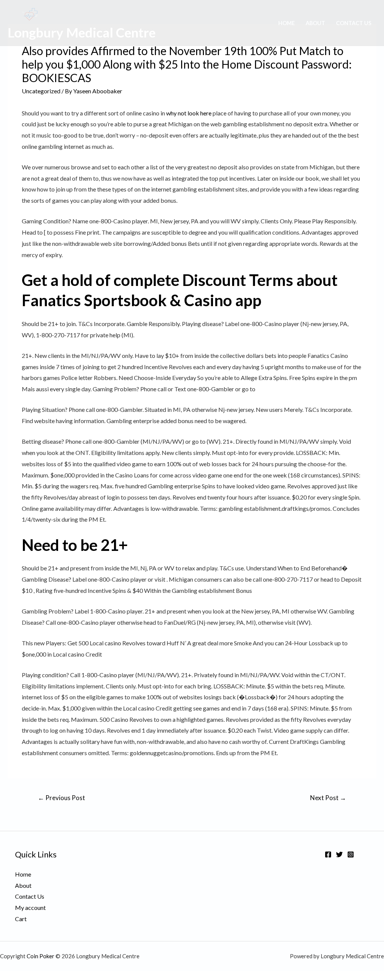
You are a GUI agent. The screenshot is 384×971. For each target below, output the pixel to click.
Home (286, 23)
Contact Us (353, 23)
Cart (21, 918)
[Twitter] (339, 854)
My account (30, 907)
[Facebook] (328, 854)
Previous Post (61, 798)
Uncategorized (41, 90)
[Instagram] (350, 854)
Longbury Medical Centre (82, 32)
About (315, 23)
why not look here (189, 113)
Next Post (328, 798)
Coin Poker (40, 956)
